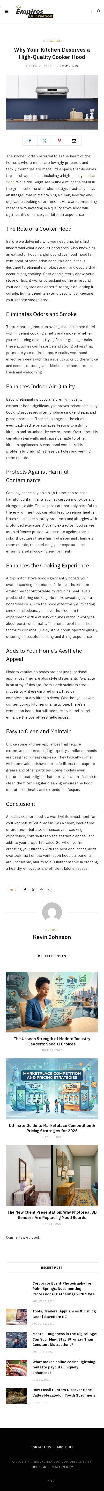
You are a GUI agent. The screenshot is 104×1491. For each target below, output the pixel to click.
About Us (65, 1447)
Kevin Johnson (52, 936)
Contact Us (40, 1447)
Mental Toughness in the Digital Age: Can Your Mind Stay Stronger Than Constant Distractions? (64, 1339)
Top (53, 1481)
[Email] (74, 141)
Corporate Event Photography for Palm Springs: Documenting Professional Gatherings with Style (63, 1288)
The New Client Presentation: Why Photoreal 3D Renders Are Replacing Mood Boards (52, 1215)
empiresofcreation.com (52, 1467)
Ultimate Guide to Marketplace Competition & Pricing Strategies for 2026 (52, 1128)
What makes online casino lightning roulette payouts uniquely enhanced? (63, 1367)
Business (54, 41)
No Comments (67, 66)
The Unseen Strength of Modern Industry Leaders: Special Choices (52, 1041)
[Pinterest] (59, 141)
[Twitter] (44, 141)
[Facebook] (29, 141)
